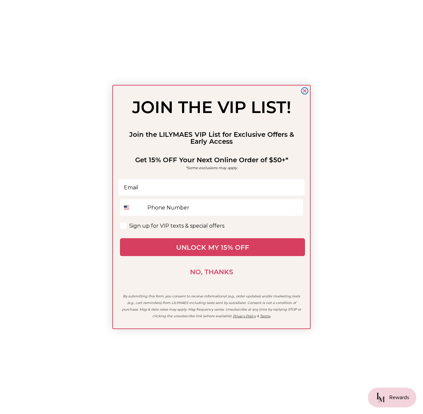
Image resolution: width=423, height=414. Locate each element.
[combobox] (132, 207)
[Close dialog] (304, 91)
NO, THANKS (211, 271)
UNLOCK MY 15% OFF (212, 247)
